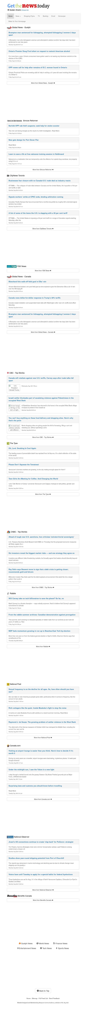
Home (10, 16)
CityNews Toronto (17, 175)
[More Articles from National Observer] (10, 836)
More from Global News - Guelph (42, 83)
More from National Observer (42, 890)
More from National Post (42, 737)
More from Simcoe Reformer (42, 169)
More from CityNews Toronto (42, 229)
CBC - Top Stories (17, 372)
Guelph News (27, 943)
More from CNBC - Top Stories (42, 587)
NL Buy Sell (65, 1003)
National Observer (21, 836)
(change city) (25, 10)
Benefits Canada (25, 895)
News (18, 16)
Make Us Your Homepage (17, 21)
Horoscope (61, 16)
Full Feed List (43, 998)
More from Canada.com (42, 799)
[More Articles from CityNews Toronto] (8, 175)
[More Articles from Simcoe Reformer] (15, 120)
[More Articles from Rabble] (8, 593)
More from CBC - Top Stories (42, 437)
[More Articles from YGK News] (12, 266)
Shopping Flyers (29, 16)
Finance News (61, 943)
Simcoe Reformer (30, 120)
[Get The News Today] (43, 5)
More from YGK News (42, 270)
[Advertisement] (43, 101)
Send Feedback (54, 998)
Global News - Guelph (21, 27)
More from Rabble (42, 646)
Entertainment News (27, 948)
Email (53, 16)
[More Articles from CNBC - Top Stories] (8, 531)
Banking (45, 16)
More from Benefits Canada (42, 900)
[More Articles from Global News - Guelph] (9, 27)
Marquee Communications (46, 1003)
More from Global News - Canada (42, 332)
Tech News (47, 948)
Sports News (63, 948)
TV (39, 16)
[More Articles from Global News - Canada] (9, 276)
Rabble (13, 593)
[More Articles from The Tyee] (8, 443)
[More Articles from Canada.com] (8, 745)
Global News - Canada (21, 276)
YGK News (21, 266)
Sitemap (34, 998)
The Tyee (14, 443)
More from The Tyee (42, 494)
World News (43, 943)
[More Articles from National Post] (8, 684)
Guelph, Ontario (15, 10)
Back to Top (44, 990)
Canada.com (15, 745)
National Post (15, 684)
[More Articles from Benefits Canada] (12, 895)
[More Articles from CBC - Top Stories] (8, 372)
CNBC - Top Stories (19, 531)
